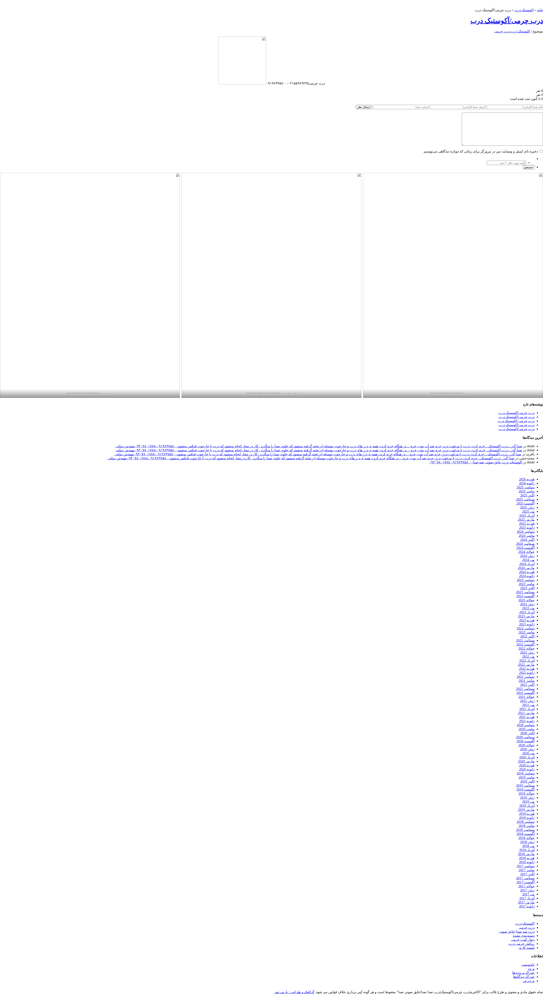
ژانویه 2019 (527, 817)
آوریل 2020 (527, 757)
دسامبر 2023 (526, 580)
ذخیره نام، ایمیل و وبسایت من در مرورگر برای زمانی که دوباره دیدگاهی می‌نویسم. (480, 151)
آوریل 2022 (527, 660)
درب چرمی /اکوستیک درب (516, 421)
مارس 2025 (526, 519)
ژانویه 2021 (527, 721)
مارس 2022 (526, 664)
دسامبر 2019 (526, 773)
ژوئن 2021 (527, 701)
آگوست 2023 (525, 596)
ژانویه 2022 (527, 672)
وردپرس (529, 981)
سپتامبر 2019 (525, 785)
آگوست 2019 (525, 789)
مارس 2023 (526, 616)
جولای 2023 (526, 600)
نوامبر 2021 (527, 680)
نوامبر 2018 (527, 826)
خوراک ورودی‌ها (523, 972)
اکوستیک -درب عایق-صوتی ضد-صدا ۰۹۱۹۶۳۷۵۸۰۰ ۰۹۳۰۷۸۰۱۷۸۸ (475, 462)
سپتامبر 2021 (525, 689)
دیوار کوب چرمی (523, 939)
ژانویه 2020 (527, 769)
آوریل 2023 (527, 612)
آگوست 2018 (525, 834)
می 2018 (528, 846)
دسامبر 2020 (526, 725)
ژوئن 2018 (527, 842)
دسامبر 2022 (526, 628)
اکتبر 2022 (527, 636)
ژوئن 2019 (527, 797)
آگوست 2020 (525, 741)
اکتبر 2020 (527, 733)
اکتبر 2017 (527, 874)
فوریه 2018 (527, 858)
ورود (531, 968)
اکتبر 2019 (527, 781)
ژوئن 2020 (527, 749)
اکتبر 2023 (527, 588)
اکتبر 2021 (527, 684)
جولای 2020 (526, 745)
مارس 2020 (526, 761)
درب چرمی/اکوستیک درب (516, 413)
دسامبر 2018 (526, 821)
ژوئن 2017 (527, 890)
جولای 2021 (526, 697)
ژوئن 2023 (527, 604)
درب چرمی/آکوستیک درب (506, 20)
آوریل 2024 (527, 564)
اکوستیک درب (524, 10)
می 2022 (528, 656)
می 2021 (528, 705)
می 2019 (528, 801)
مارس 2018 (526, 854)
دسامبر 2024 (526, 531)
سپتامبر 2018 (525, 830)
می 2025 (528, 511)
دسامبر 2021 (526, 676)
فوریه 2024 (527, 572)
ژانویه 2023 (527, 624)
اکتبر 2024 (527, 539)
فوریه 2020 (527, 765)
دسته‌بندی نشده (524, 935)
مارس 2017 (526, 902)
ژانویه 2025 (527, 527)
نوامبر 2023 (527, 584)
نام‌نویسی (528, 964)
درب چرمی (502, 31)
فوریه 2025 (527, 523)
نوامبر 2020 (527, 729)
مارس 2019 (526, 809)
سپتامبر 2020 (525, 737)
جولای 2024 (526, 552)
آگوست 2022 (525, 644)
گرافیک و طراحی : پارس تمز (294, 992)
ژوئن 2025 (527, 507)
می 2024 (528, 560)
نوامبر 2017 (527, 870)
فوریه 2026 (527, 479)
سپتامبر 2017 (525, 878)
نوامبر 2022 (527, 632)
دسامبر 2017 (526, 866)
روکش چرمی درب (521, 943)
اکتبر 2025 (527, 495)
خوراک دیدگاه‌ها (524, 977)
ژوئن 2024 (527, 556)
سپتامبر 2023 (525, 592)
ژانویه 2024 (527, 576)
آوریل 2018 (527, 850)
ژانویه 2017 (527, 906)
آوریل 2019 (527, 805)
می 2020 (528, 753)
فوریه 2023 (527, 620)
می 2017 (528, 894)
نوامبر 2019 (527, 777)
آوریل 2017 (527, 898)
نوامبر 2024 (527, 535)
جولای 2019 (526, 793)
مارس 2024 (526, 568)
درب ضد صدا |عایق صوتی (517, 931)
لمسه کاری (527, 947)
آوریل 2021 (527, 709)
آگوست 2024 (525, 547)
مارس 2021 (526, 713)
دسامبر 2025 (526, 487)
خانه (540, 10)
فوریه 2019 (527, 813)
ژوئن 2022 (527, 652)
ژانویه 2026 (527, 483)
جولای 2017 (526, 886)
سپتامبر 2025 (525, 499)
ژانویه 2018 (527, 862)
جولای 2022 (526, 648)
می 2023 (528, 608)
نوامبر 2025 (527, 491)
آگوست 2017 (525, 882)
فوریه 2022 (527, 668)
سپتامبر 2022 (525, 640)
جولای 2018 (526, 838)
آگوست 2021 (525, 693)
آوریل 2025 (527, 515)
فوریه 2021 (527, 717)
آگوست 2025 (525, 503)
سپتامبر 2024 (525, 543)
